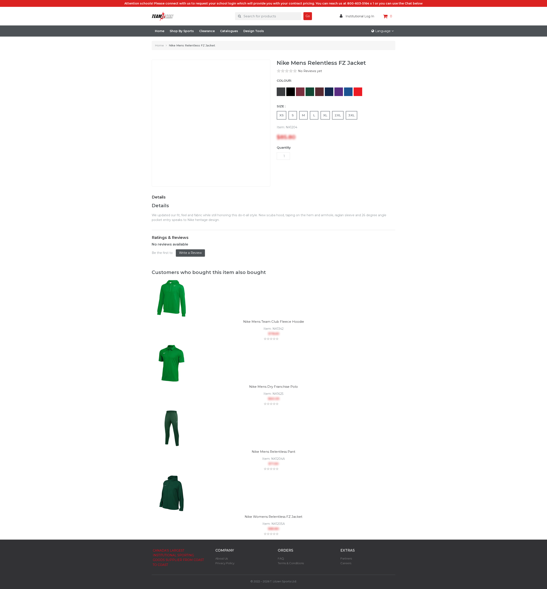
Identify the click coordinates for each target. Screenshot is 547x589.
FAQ (281, 558)
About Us (221, 558)
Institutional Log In (359, 16)
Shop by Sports (182, 31)
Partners (346, 558)
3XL (351, 115)
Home (159, 31)
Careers (345, 563)
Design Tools (253, 31)
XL (325, 115)
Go (308, 16)
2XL (338, 115)
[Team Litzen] (190, 16)
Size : (281, 106)
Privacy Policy (224, 563)
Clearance (207, 31)
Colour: (284, 80)
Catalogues (229, 31)
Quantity (284, 147)
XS (281, 115)
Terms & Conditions (291, 563)
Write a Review (190, 253)
